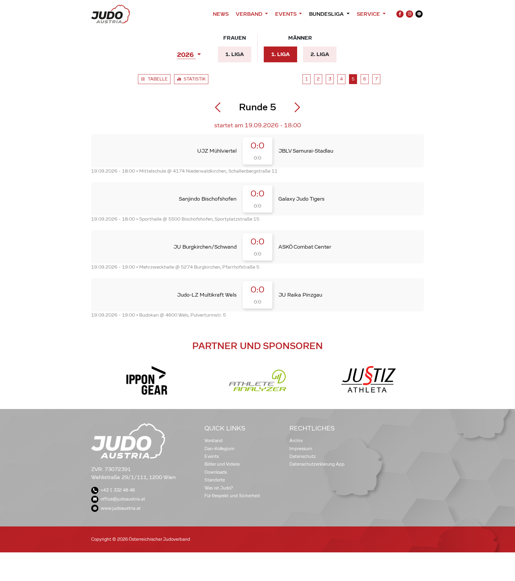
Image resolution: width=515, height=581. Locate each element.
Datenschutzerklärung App (317, 464)
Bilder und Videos (222, 464)
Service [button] (369, 14)
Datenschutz (302, 456)
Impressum (300, 448)
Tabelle (159, 80)
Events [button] (286, 14)
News (221, 14)
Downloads (215, 472)
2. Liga (322, 54)
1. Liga (236, 54)
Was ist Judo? (218, 488)
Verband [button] (249, 14)
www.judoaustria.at (121, 508)
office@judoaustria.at (123, 499)
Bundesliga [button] (327, 14)
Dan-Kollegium (219, 448)
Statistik (196, 80)
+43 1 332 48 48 (118, 490)
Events (211, 456)
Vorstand (213, 440)
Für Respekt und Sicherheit (232, 495)
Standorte (214, 480)
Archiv (296, 440)
